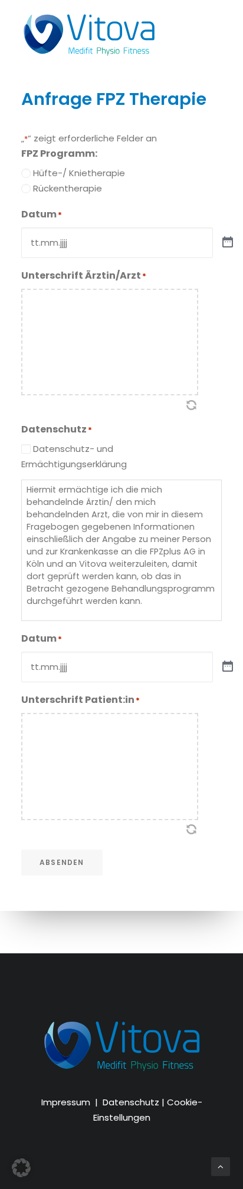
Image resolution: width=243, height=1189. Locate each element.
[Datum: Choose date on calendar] (228, 242)
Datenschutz (131, 1102)
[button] (21, 1168)
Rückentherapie (67, 188)
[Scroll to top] (220, 1166)
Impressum (65, 1102)
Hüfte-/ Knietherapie (79, 173)
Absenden (62, 862)
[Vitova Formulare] (88, 34)
